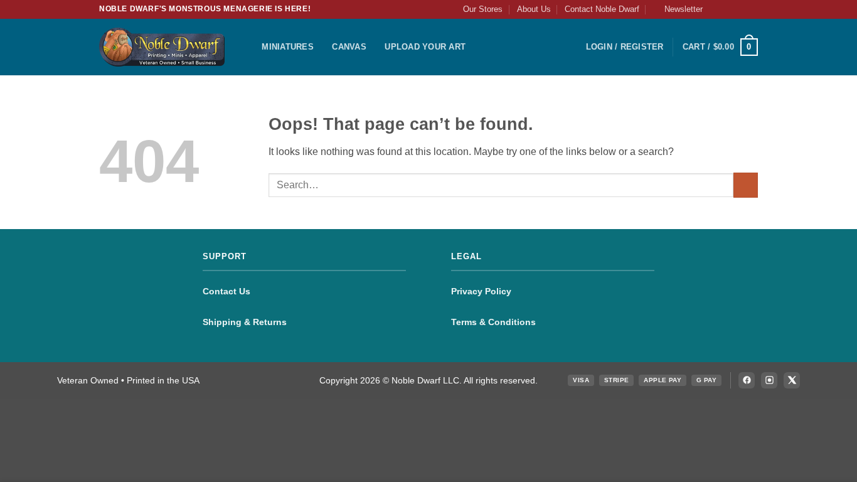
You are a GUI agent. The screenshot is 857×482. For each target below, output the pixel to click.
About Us (534, 9)
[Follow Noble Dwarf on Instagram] (769, 380)
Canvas (349, 46)
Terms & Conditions (493, 322)
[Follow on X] (739, 9)
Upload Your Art (425, 46)
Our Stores (483, 9)
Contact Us (226, 291)
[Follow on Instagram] (728, 9)
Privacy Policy (481, 291)
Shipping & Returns (245, 322)
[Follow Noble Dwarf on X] (792, 380)
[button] (678, 9)
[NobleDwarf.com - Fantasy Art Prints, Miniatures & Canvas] (162, 47)
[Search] (248, 47)
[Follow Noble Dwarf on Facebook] (746, 380)
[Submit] (745, 185)
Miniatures (288, 46)
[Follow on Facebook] (716, 9)
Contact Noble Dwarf (602, 9)
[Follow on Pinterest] (751, 9)
